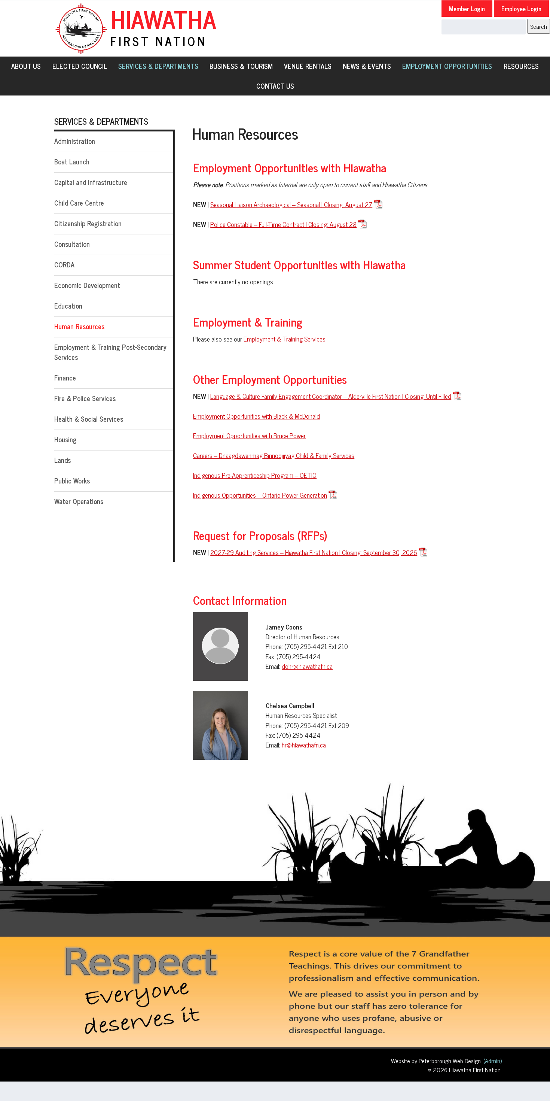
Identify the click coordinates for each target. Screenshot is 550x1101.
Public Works (72, 480)
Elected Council (79, 66)
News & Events (367, 66)
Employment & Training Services (285, 338)
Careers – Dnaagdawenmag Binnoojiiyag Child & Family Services (273, 455)
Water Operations (78, 501)
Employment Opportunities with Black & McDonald (256, 415)
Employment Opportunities (447, 66)
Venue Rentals (307, 66)
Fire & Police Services (85, 398)
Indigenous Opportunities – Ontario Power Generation (260, 495)
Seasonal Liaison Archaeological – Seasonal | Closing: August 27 (291, 204)
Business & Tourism (241, 66)
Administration (74, 140)
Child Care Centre (79, 202)
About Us (26, 66)
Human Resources (79, 326)
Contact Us (275, 85)
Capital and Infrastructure (90, 182)
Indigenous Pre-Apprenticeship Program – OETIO (255, 475)
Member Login (467, 8)
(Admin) (492, 1060)
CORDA (64, 264)
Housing (65, 439)
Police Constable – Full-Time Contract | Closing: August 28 (283, 224)
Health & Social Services (88, 418)
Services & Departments (158, 66)
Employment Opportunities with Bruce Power (249, 435)
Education (68, 305)
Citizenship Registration (88, 223)
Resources (521, 66)
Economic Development (87, 285)
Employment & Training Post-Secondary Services (110, 352)
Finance (65, 377)
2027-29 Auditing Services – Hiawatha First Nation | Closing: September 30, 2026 (313, 552)
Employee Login (521, 8)
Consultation (72, 243)
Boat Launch (71, 161)
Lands (62, 459)
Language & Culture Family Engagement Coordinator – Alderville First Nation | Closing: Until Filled (330, 396)
